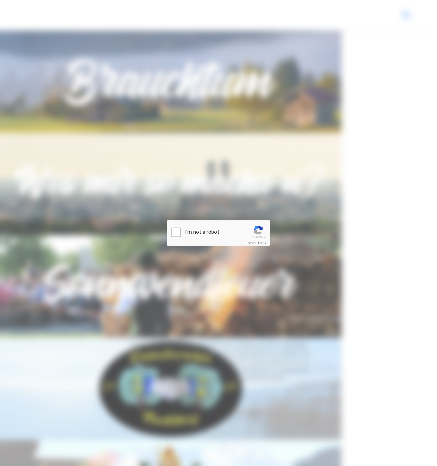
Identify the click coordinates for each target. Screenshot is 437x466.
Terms (262, 243)
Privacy (252, 243)
